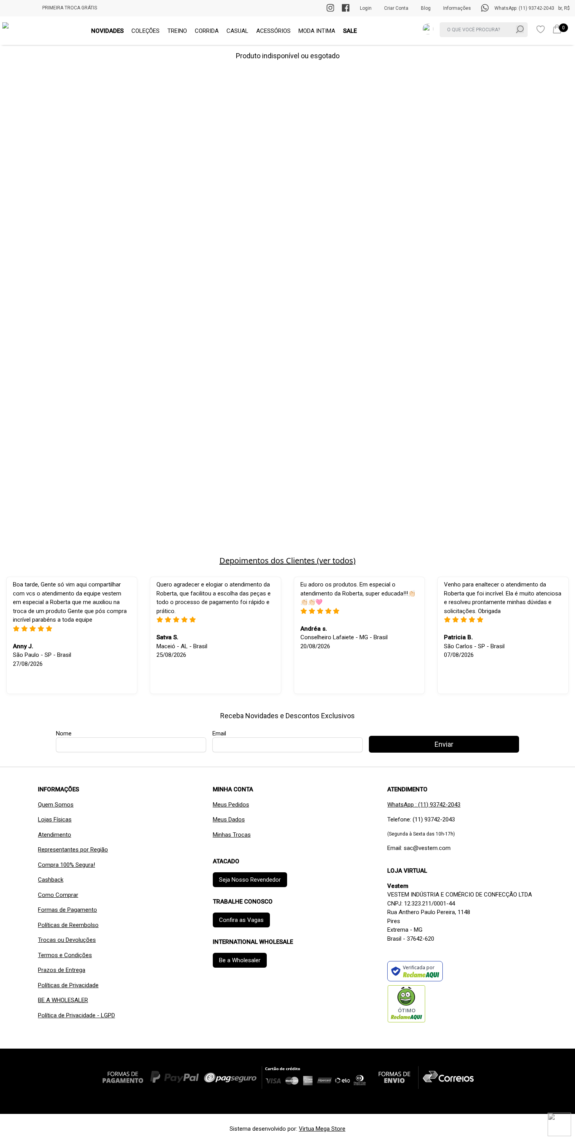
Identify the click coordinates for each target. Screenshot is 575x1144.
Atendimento (54, 834)
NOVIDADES (107, 30)
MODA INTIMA (316, 30)
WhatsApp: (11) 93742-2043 (524, 8)
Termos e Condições (65, 955)
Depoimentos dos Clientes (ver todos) (287, 560)
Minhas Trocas (232, 834)
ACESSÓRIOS (273, 30)
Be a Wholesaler (240, 960)
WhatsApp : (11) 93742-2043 (423, 804)
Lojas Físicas (55, 819)
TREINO (177, 30)
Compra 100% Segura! (66, 864)
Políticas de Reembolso (68, 925)
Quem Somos (56, 804)
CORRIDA (207, 30)
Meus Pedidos (231, 804)
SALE (350, 30)
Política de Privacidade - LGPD (76, 1015)
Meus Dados (229, 819)
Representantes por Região (73, 849)
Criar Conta (396, 8)
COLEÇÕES (145, 30)
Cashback (50, 879)
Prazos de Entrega (61, 970)
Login (366, 8)
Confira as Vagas (241, 919)
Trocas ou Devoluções (67, 939)
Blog (426, 8)
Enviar (444, 744)
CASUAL (237, 30)
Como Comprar (58, 894)
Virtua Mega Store (322, 1128)
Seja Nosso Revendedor (250, 879)
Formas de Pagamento (67, 909)
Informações (457, 8)
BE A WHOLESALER (63, 1000)
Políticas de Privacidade (68, 985)
